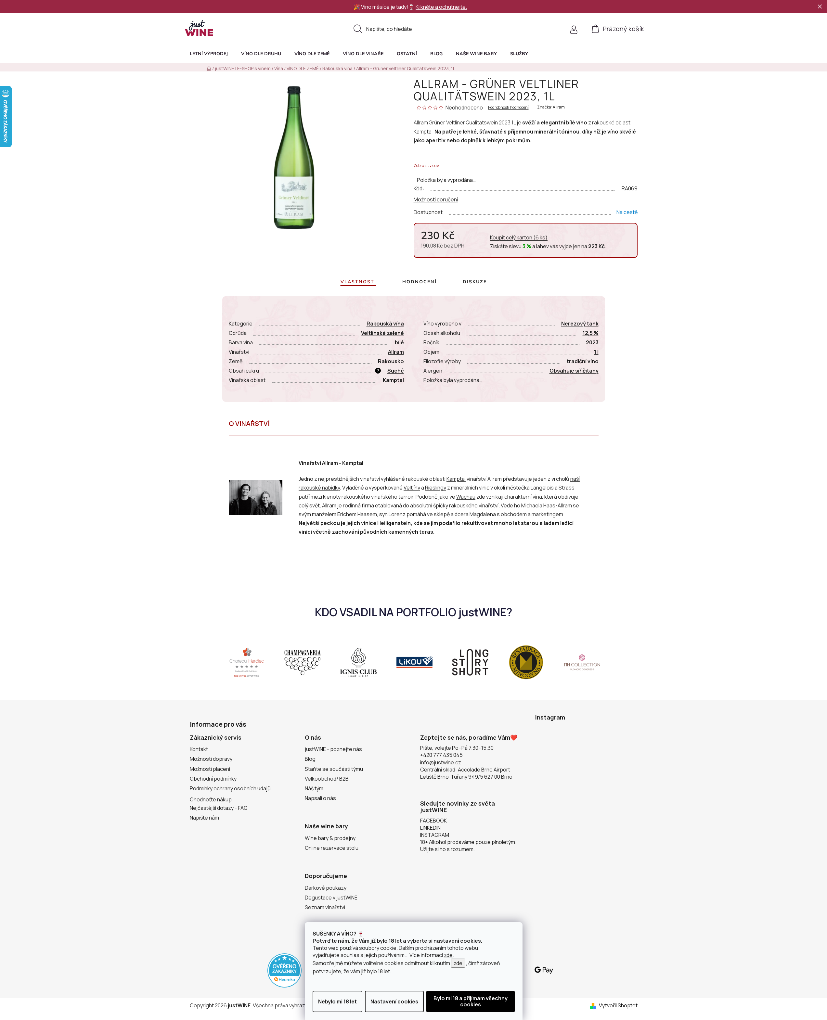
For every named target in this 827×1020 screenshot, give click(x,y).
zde (448, 955)
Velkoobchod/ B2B (327, 778)
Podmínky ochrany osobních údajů (230, 788)
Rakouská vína (385, 323)
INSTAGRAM (434, 834)
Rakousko (391, 361)
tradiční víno (583, 361)
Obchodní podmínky (213, 778)
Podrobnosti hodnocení (508, 107)
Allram (559, 107)
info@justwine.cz (440, 762)
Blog (310, 758)
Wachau (465, 496)
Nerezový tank (580, 323)
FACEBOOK (433, 820)
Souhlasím (470, 1001)
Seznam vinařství (325, 907)
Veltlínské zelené (382, 333)
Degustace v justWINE (331, 897)
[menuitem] (208, 53)
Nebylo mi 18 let (337, 1001)
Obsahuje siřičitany (574, 370)
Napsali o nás (320, 798)
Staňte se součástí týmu (334, 768)
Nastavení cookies (394, 1001)
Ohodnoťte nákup (211, 799)
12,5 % (591, 333)
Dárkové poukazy (325, 887)
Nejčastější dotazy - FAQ (219, 807)
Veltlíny (412, 487)
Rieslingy (435, 487)
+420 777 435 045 (441, 755)
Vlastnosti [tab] (358, 282)
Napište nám (204, 817)
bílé (399, 342)
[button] (519, 53)
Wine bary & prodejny (330, 838)
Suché (395, 370)
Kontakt (199, 749)
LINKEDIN (430, 827)
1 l (596, 351)
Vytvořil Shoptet (618, 1005)
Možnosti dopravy (211, 758)
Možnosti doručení (436, 199)
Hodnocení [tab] (419, 282)
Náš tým (314, 788)
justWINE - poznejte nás (333, 749)
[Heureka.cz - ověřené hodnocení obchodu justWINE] (284, 970)
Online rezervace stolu (331, 847)
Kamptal (393, 380)
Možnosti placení (210, 768)
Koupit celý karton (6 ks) (519, 237)
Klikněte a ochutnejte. (441, 6)
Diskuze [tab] (475, 282)
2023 (592, 342)
